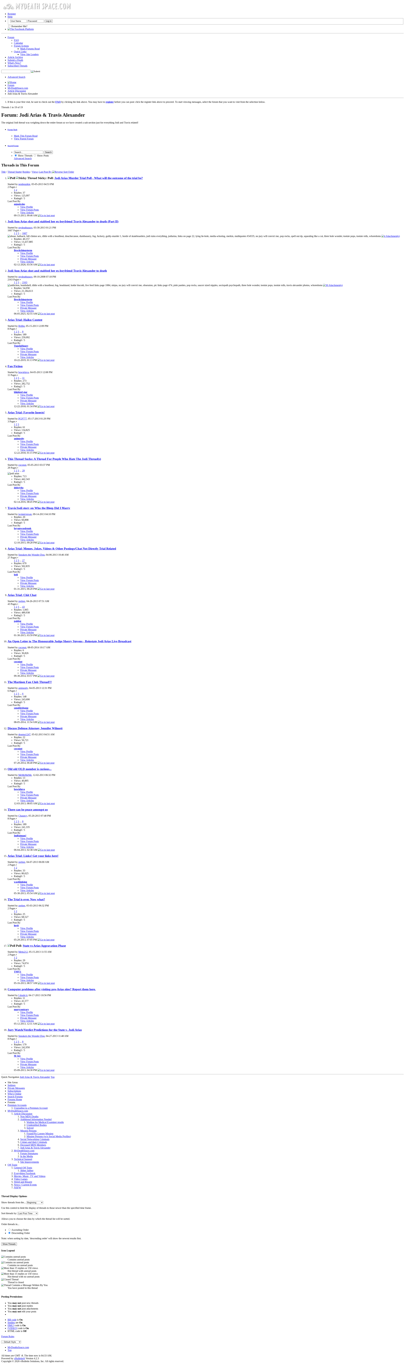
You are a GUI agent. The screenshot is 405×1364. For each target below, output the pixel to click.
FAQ (16, 40)
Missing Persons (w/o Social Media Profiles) (49, 1136)
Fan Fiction (15, 366)
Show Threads (24, 155)
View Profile (26, 207)
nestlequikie (24, 184)
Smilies (11, 1322)
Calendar (18, 43)
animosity (23, 688)
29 (23, 470)
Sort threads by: (9, 1213)
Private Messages (16, 1088)
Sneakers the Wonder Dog (31, 554)
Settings (12, 1085)
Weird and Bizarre (23, 1182)
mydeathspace (25, 227)
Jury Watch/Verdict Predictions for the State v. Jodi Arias (45, 1029)
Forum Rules (7, 1336)
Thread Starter (15, 172)
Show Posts (42, 155)
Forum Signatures (29, 1153)
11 (23, 378)
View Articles (27, 212)
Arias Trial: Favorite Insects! (26, 412)
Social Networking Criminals (34, 1139)
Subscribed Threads (17, 65)
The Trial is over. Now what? (26, 899)
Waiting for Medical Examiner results (45, 1122)
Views (35, 172)
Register (12, 13)
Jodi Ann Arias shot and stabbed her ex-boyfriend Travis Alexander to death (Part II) (63, 221)
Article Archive (15, 57)
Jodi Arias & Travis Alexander (35, 1147)
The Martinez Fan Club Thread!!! (30, 682)
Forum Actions (21, 46)
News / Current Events (25, 1184)
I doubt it (22, 995)
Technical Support (23, 1159)
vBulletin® (19, 1358)
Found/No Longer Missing (40, 1133)
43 (23, 607)
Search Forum (13, 146)
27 (23, 560)
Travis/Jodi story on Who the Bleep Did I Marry (39, 508)
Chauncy (22, 815)
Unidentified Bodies (37, 1125)
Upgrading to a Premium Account (31, 1108)
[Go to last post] (46, 215)
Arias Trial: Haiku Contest (25, 319)
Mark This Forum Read (25, 136)
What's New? (14, 63)
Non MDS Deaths (29, 1116)
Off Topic (12, 1164)
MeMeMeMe (25, 775)
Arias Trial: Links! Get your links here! (33, 855)
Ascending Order (20, 1230)
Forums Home (15, 1099)
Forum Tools (12, 130)
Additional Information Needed (36, 1119)
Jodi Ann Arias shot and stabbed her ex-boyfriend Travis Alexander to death (57, 270)
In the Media (26, 1156)
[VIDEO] (12, 1328)
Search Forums (15, 1096)
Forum (11, 37)
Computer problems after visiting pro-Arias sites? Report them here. (52, 989)
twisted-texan (25, 514)
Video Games (21, 1179)
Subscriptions (14, 1091)
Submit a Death (15, 60)
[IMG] (11, 1325)
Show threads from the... (13, 1202)
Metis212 (23, 951)
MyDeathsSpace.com (18, 1347)
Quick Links (20, 51)
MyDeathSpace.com (18, 88)
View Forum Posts (29, 209)
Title (3, 172)
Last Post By (45, 172)
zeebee (21, 601)
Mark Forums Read (30, 48)
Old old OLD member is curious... (30, 769)
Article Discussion (17, 91)
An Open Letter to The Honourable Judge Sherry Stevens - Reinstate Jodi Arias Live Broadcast (69, 641)
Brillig (21, 326)
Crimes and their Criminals (33, 1142)
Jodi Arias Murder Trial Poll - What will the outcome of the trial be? (98, 178)
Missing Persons (28, 1130)
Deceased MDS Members (33, 1145)
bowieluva (23, 372)
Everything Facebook (24, 1173)
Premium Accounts (17, 1105)
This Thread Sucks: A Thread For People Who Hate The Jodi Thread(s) (54, 459)
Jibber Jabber (26, 1170)
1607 (24, 233)
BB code (12, 1319)
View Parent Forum (24, 138)
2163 (24, 282)
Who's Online (14, 1093)
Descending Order (20, 1233)
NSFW (17, 1187)
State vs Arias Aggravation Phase (44, 945)
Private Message (28, 259)
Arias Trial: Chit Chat (22, 595)
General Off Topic (23, 1167)
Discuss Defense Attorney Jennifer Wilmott (35, 728)
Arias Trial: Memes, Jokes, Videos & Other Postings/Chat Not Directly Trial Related (62, 548)
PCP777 (22, 418)
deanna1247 (24, 734)
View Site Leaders (29, 54)
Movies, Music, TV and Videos (29, 1176)
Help (10, 16)
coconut (22, 465)
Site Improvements (29, 1162)
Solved (30, 1128)
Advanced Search (16, 77)
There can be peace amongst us (28, 809)
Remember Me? (19, 26)
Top (53, 1077)
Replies (26, 172)
